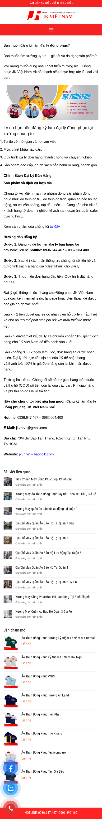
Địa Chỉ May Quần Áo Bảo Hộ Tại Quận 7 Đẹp (44, 523)
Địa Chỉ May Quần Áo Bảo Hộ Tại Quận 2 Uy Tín (46, 582)
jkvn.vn (24, 454)
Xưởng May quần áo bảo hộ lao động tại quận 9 (46, 509)
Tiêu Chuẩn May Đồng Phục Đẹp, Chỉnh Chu (44, 479)
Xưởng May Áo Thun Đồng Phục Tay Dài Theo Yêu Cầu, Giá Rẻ (55, 494)
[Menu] (51, 29)
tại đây (55, 226)
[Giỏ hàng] (95, 15)
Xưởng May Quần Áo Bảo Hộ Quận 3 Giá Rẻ (43, 611)
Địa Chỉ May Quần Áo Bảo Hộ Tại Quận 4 (41, 567)
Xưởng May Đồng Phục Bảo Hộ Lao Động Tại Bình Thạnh (52, 597)
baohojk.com (44, 454)
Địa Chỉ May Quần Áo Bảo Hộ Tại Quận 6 (41, 538)
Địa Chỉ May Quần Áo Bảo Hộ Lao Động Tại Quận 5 (48, 553)
